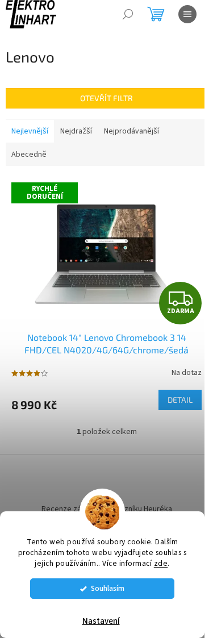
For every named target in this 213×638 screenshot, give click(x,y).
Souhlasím (107, 588)
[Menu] (187, 14)
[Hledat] (127, 14)
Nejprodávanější (131, 131)
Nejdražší (76, 131)
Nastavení (101, 621)
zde (161, 563)
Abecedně (29, 154)
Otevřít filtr (106, 98)
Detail (180, 400)
